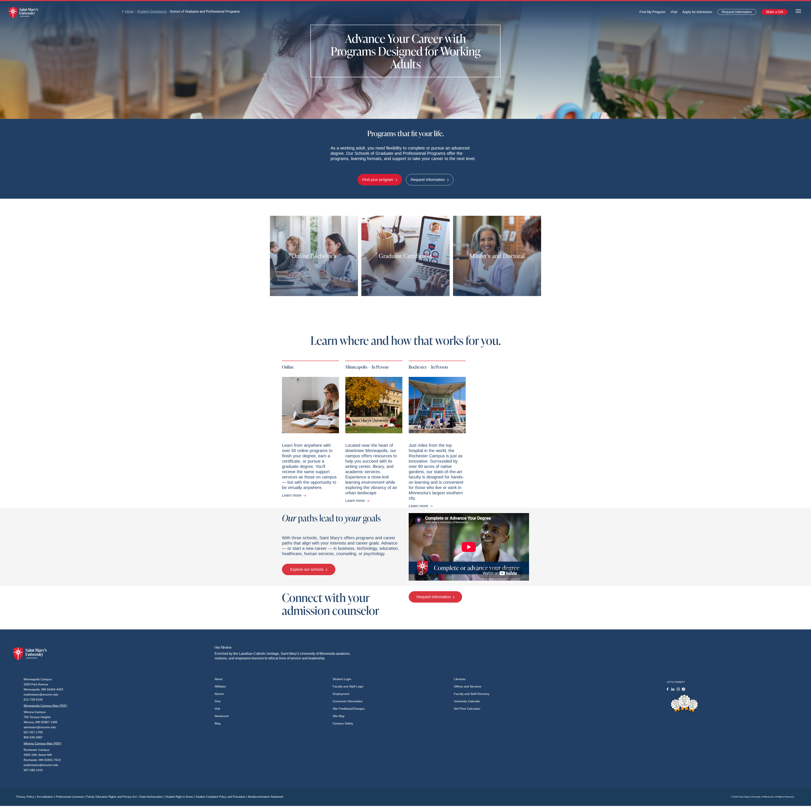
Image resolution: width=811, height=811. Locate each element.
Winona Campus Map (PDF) (42, 743)
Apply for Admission (695, 13)
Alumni (219, 694)
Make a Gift (773, 13)
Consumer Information (348, 701)
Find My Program (652, 13)
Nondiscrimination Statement (265, 796)
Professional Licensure (70, 796)
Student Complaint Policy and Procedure (221, 796)
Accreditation (46, 796)
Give (218, 701)
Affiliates (220, 686)
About (218, 679)
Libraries (459, 679)
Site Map (338, 716)
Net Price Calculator (467, 708)
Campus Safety (343, 723)
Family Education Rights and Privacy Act (112, 796)
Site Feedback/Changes (349, 708)
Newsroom (222, 716)
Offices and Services (467, 686)
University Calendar (467, 701)
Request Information (734, 13)
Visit (672, 13)
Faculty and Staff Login (348, 686)
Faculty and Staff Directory (471, 694)
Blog (217, 723)
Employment (341, 694)
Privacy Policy (26, 796)
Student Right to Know (180, 796)
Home (129, 12)
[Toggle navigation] (798, 10)
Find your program (378, 180)
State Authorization (151, 796)
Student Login (342, 679)
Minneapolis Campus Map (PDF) (45, 705)
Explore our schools (307, 569)
